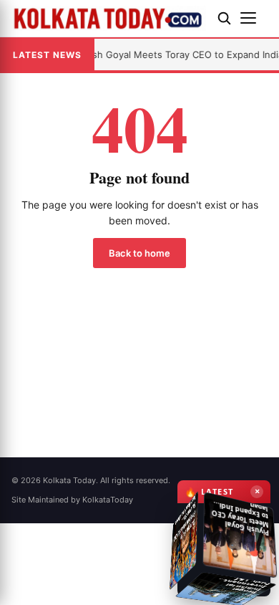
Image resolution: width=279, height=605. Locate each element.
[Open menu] (254, 18)
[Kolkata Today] (108, 18)
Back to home (139, 253)
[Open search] (224, 18)
